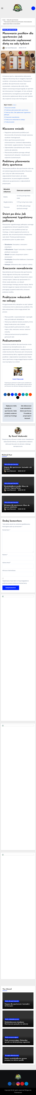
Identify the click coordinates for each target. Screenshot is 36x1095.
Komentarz (6, 530)
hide (14, 105)
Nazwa (5, 554)
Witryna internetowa (8, 570)
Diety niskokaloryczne (12, 1019)
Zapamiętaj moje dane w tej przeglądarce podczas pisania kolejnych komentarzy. (15, 582)
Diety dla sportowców (9, 29)
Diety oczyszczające (11, 1037)
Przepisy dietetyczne (12, 1055)
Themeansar (18, 1092)
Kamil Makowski (12, 48)
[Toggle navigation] (2, 8)
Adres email (6, 562)
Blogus (27, 1090)
